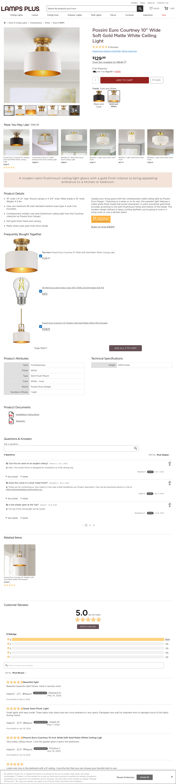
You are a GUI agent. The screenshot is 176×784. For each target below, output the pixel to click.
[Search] (140, 8)
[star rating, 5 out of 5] (99, 47)
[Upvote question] (170, 461)
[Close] (172, 776)
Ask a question (11, 442)
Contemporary (36, 23)
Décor (113, 15)
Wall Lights (96, 15)
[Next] (94, 524)
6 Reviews (113, 47)
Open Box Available (107, 62)
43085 (118, 71)
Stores (134, 3)
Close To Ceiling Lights (18, 23)
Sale (164, 15)
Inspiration (148, 15)
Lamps (35, 15)
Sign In (151, 3)
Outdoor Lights (75, 15)
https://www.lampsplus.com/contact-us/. (24, 488)
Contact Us (162, 3)
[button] (9, 110)
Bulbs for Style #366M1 (103, 226)
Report (28, 692)
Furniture (129, 15)
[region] (88, 777)
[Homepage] (5, 23)
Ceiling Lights (16, 15)
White (47, 23)
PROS (142, 3)
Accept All (144, 777)
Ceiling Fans (52, 15)
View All (35, 124)
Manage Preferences (125, 777)
